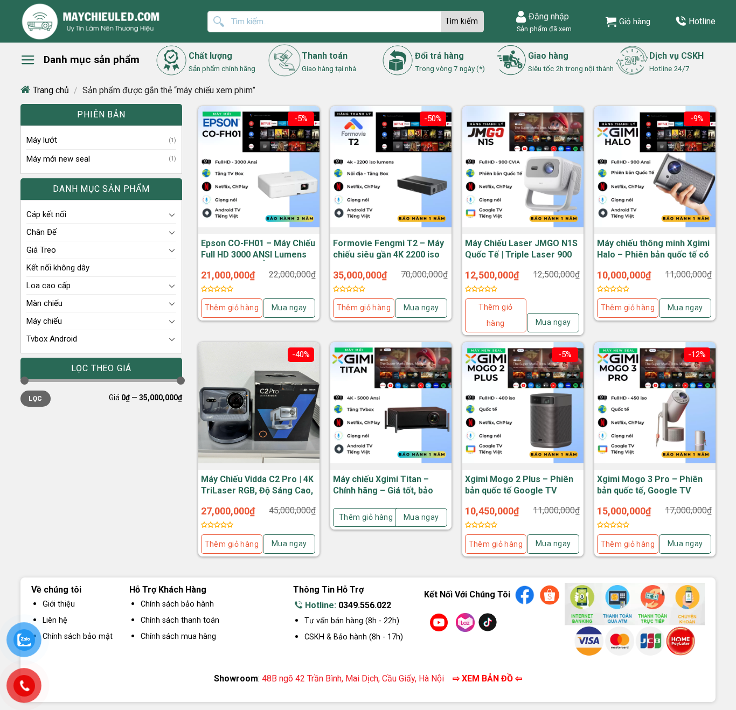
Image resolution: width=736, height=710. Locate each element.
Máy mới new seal (58, 159)
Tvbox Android (51, 339)
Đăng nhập (549, 16)
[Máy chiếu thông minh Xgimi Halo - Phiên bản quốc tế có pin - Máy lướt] (655, 166)
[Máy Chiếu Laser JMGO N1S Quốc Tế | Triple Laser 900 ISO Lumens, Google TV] (523, 166)
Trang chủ (51, 90)
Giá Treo (41, 250)
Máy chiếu (44, 321)
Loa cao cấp (48, 285)
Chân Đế (41, 232)
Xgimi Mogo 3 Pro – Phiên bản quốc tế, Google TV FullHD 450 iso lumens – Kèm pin (650, 496)
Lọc (35, 398)
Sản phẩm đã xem (542, 29)
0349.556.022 (364, 605)
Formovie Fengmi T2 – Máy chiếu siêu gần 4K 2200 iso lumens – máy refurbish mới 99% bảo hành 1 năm (389, 260)
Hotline (702, 21)
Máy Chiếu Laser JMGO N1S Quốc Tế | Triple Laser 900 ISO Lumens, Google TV (521, 254)
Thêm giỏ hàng (232, 307)
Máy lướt (41, 140)
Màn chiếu (44, 303)
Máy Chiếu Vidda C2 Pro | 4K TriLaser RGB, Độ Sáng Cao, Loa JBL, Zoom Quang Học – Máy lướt (258, 496)
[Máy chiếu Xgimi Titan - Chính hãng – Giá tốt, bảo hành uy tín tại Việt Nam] (391, 402)
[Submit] (462, 21)
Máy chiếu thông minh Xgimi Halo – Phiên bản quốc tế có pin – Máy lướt (653, 254)
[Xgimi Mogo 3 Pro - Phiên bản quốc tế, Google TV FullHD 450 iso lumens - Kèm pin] (655, 402)
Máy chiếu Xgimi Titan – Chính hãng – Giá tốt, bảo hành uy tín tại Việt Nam (383, 490)
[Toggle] (172, 214)
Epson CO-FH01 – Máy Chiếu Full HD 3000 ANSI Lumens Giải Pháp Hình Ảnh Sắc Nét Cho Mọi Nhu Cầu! (258, 260)
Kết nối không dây (57, 268)
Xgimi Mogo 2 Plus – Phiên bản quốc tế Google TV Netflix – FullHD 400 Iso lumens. (519, 496)
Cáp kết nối (46, 214)
